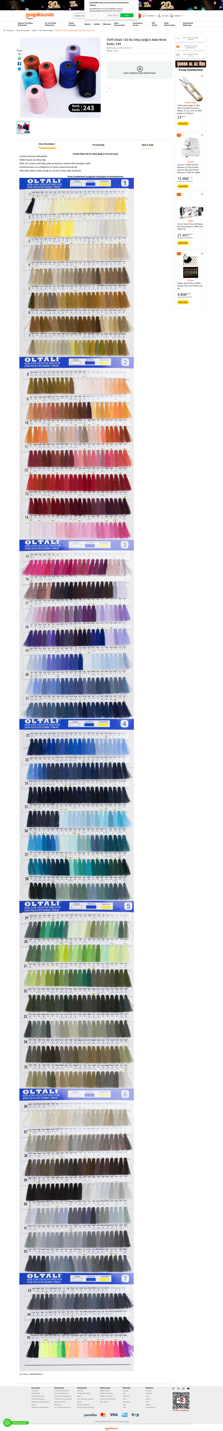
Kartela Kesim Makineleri (63, 1399)
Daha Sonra (113, 15)
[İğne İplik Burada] (55, 15)
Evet (127, 15)
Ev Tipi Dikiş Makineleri (62, 1407)
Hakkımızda (35, 1393)
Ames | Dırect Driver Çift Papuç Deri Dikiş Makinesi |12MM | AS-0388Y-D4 (190, 226)
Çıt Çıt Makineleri (83, 1405)
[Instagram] (183, 1388)
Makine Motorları (60, 1402)
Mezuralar (57, 1405)
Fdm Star (126, 1396)
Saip (147, 1396)
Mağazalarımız (105, 1391)
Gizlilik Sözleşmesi (38, 1399)
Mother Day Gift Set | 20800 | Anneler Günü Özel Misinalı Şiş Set (190, 285)
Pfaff (147, 1402)
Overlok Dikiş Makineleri (62, 1396)
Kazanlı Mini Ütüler (83, 1393)
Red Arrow (126, 1402)
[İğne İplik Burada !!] (111, 1428)
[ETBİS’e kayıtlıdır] (181, 1402)
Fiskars (148, 1399)
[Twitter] (178, 1388)
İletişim (33, 1405)
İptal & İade (147, 145)
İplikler (79, 1396)
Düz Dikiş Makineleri (61, 1393)
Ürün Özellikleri (47, 144)
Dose (125, 1399)
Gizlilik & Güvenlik (106, 1393)
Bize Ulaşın (104, 1402)
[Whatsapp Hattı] (7, 1423)
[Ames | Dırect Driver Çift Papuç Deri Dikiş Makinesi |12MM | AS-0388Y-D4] (190, 206)
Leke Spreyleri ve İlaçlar (85, 1399)
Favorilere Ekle (202, 76)
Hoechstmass (150, 1407)
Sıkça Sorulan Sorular (107, 1399)
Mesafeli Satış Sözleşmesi (40, 1402)
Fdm (124, 1407)
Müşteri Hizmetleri (106, 1396)
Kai (124, 1393)
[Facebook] (173, 1388)
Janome (126, 1391)
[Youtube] (188, 1388)
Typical (148, 1405)
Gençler (148, 1391)
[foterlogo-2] (111, 1415)
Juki (124, 1405)
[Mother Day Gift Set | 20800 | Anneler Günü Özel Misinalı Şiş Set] (190, 266)
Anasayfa (34, 1391)
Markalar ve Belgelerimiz (40, 1407)
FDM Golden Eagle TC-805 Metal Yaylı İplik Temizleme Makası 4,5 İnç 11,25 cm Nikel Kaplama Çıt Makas (189, 109)
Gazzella (149, 1393)
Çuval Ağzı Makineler (61, 1391)
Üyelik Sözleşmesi (37, 1396)
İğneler (79, 1402)
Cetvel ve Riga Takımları (85, 1407)
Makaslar (80, 1391)
